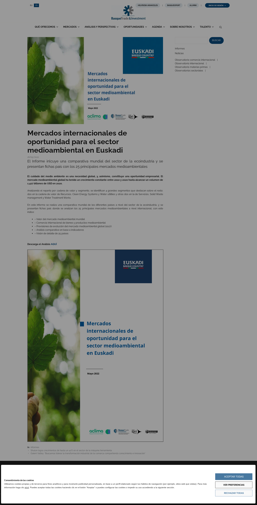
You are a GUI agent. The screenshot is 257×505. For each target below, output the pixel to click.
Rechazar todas (234, 493)
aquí (27, 487)
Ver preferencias (233, 485)
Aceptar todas (234, 476)
